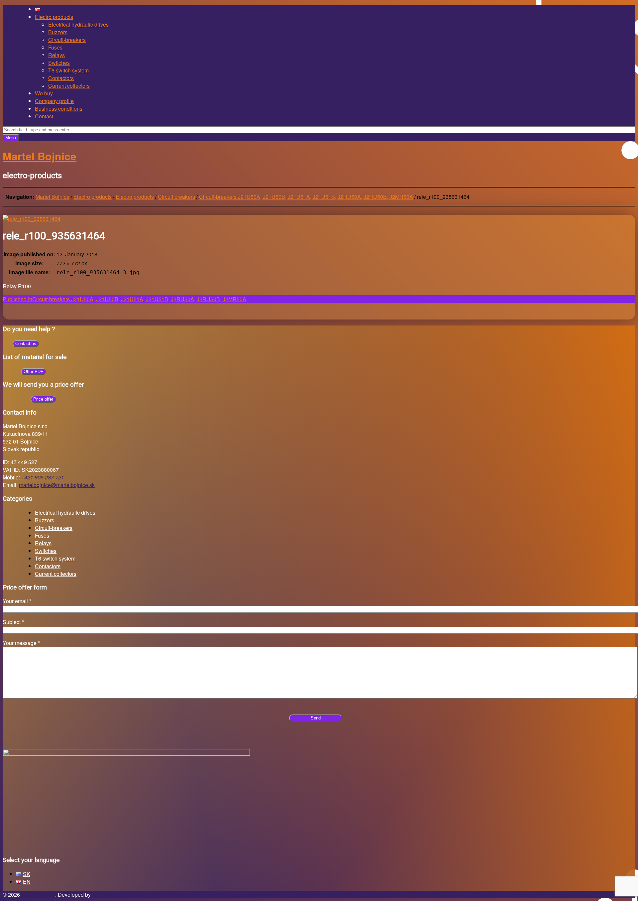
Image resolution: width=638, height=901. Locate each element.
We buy (44, 93)
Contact (44, 116)
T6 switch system (68, 70)
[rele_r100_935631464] (31, 218)
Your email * (17, 601)
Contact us (25, 343)
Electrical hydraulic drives (78, 24)
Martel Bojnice (38, 894)
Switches (59, 62)
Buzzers (57, 32)
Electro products (54, 17)
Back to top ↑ (137, 894)
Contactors (61, 78)
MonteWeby (106, 894)
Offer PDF (33, 371)
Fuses (55, 47)
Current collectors (69, 85)
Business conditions (58, 108)
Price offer (43, 399)
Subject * (13, 622)
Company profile (54, 101)
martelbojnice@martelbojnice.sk (57, 485)
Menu (10, 137)
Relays (56, 55)
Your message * (21, 643)
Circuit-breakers (67, 40)
